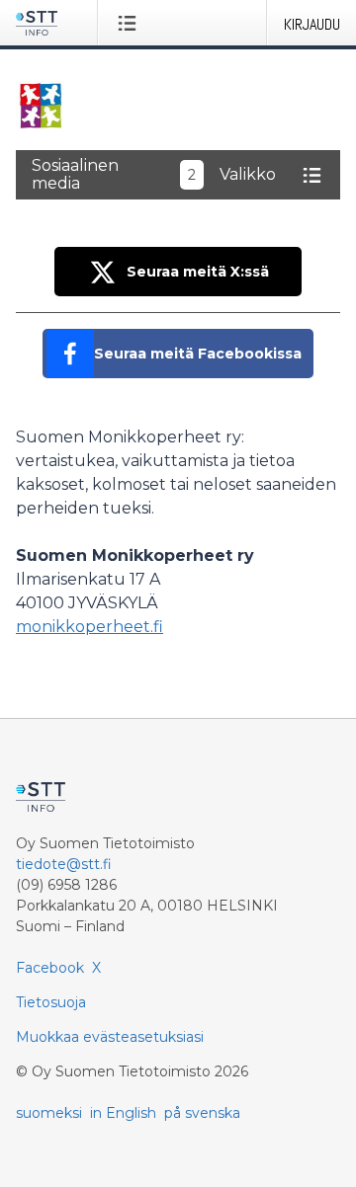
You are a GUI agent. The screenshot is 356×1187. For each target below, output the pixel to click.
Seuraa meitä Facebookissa (198, 353)
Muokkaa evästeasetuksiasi (110, 1037)
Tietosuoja (51, 1002)
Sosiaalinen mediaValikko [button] (154, 174)
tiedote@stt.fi (64, 864)
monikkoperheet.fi (89, 626)
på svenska (202, 1113)
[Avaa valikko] (131, 22)
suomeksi (49, 1113)
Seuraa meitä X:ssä (198, 271)
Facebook (50, 968)
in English (123, 1113)
